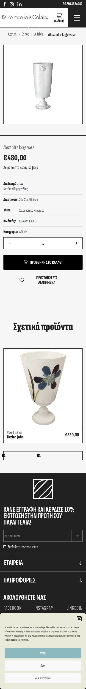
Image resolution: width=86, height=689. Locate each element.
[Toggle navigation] (77, 18)
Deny (43, 665)
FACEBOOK (12, 608)
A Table (23, 232)
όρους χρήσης (31, 546)
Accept (43, 653)
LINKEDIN (75, 608)
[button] (79, 618)
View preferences (43, 678)
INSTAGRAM (44, 608)
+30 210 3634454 (71, 4)
